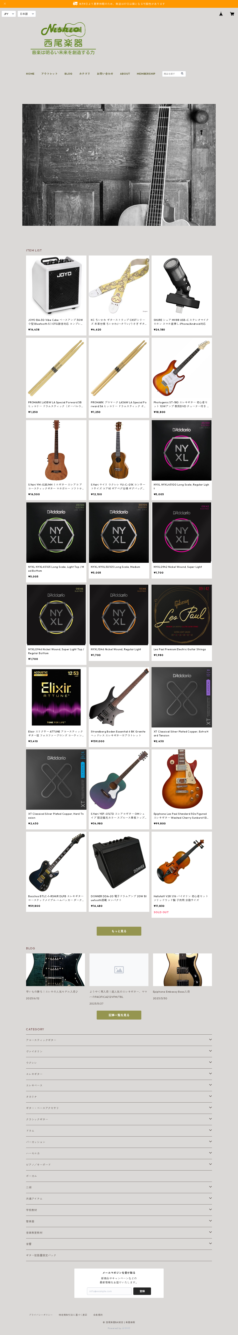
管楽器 (30, 1221)
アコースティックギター (41, 1040)
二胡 (29, 1187)
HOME (30, 73)
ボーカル (31, 1176)
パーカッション (35, 1142)
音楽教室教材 (34, 1232)
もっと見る (119, 931)
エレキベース (34, 1085)
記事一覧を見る (119, 1015)
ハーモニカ (33, 1153)
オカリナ (31, 1096)
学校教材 (31, 1210)
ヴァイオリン (34, 1051)
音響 (29, 1244)
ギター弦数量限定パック (41, 1255)
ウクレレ (31, 1062)
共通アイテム (34, 1198)
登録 (142, 1291)
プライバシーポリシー (41, 1314)
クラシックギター (37, 1119)
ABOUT (125, 73)
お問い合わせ (105, 73)
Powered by (115, 1328)
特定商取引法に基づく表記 (73, 1314)
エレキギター (34, 1074)
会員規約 (98, 1314)
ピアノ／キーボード (38, 1164)
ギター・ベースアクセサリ (42, 1108)
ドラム (30, 1130)
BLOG (69, 73)
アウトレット (49, 73)
